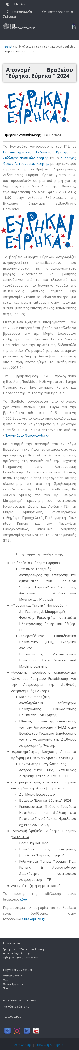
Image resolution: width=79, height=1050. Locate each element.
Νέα (5, 988)
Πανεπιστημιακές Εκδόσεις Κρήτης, (35, 152)
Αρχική (8, 46)
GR (23, 4)
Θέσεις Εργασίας (13, 984)
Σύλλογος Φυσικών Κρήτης (25, 158)
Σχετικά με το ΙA (12, 976)
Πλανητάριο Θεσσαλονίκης (26, 435)
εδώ (23, 899)
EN (16, 4)
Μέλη (6, 980)
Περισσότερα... (12, 1016)
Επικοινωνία (22, 12)
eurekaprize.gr (34, 919)
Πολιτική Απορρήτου (51, 1045)
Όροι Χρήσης (22, 1045)
